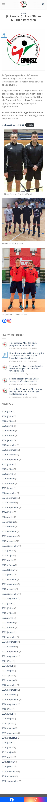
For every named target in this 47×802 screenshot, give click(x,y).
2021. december (9, 637)
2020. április (7, 723)
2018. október (8, 776)
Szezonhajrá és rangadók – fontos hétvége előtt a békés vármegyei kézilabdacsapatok (25, 391)
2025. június (7, 464)
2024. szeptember (10, 507)
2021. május (7, 670)
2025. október (8, 454)
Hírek (23, 13)
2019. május (7, 752)
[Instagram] (9, 321)
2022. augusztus (9, 598)
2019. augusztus (9, 737)
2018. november (9, 771)
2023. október (8, 541)
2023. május (7, 555)
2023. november (9, 536)
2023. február (8, 570)
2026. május (7, 421)
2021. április (7, 675)
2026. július (7, 411)
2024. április (7, 517)
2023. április (7, 560)
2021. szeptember (10, 651)
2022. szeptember (10, 594)
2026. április (7, 426)
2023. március (8, 565)
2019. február (8, 761)
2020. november (9, 689)
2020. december (9, 685)
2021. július (7, 661)
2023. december (9, 531)
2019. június (7, 747)
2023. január (7, 574)
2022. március (8, 622)
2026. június (7, 416)
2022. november (9, 584)
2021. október (8, 646)
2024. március (8, 522)
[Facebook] (4, 321)
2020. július (7, 709)
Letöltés (30, 125)
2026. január (7, 440)
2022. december (9, 579)
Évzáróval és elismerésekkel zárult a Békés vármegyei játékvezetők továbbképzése (26, 368)
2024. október (8, 502)
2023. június (7, 550)
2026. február (8, 435)
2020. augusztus (9, 704)
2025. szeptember (10, 459)
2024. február (8, 526)
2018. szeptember (10, 781)
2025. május (7, 469)
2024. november (9, 498)
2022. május (7, 613)
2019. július (7, 742)
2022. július (7, 603)
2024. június (7, 512)
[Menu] (3, 4)
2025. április (7, 474)
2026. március (8, 430)
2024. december (9, 493)
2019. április (7, 757)
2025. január (7, 488)
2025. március (8, 478)
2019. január (7, 766)
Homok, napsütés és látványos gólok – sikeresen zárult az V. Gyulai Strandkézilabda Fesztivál (26, 355)
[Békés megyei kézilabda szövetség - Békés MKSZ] (23, 4)
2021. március (8, 680)
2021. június (7, 665)
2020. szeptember (10, 699)
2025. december (9, 445)
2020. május (7, 718)
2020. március (8, 728)
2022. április (7, 618)
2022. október (8, 589)
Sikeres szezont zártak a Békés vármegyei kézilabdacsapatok (24, 380)
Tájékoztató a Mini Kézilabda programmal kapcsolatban (23, 344)
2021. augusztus (9, 656)
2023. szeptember (10, 546)
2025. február (8, 483)
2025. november (9, 450)
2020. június (7, 713)
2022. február (8, 627)
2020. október (8, 694)
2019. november (9, 733)
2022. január (7, 632)
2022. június (7, 608)
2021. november (9, 641)
